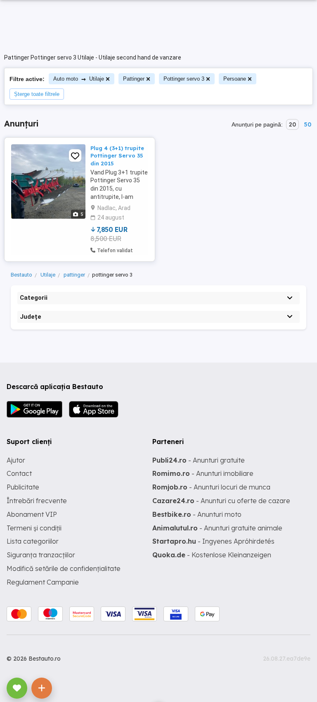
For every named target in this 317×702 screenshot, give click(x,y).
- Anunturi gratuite (198, 460)
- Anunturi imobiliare (202, 473)
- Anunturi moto (196, 514)
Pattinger (133, 79)
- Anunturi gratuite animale (217, 528)
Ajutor (16, 460)
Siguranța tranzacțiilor (41, 555)
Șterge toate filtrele (36, 94)
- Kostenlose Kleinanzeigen (211, 555)
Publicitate (23, 487)
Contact (19, 473)
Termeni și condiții (34, 528)
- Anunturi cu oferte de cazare (221, 501)
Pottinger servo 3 (183, 79)
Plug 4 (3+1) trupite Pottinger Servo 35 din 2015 (117, 155)
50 (307, 124)
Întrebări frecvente (37, 501)
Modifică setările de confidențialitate (64, 568)
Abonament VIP (32, 514)
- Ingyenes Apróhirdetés (213, 541)
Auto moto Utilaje (78, 78)
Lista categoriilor (33, 541)
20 (292, 124)
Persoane (234, 79)
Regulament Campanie (43, 582)
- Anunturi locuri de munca (211, 487)
